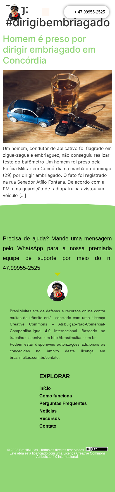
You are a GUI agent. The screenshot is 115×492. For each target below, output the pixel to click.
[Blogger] (91, 470)
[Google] (83, 470)
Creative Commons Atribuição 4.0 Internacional (71, 455)
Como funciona (55, 395)
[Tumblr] (74, 470)
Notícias (48, 411)
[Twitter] (32, 470)
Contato (47, 426)
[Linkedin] (41, 470)
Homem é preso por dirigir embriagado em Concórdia (49, 49)
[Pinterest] (66, 470)
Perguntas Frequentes (63, 403)
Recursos (49, 418)
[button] (45, 12)
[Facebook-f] (24, 470)
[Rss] (49, 470)
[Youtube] (58, 470)
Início (45, 388)
